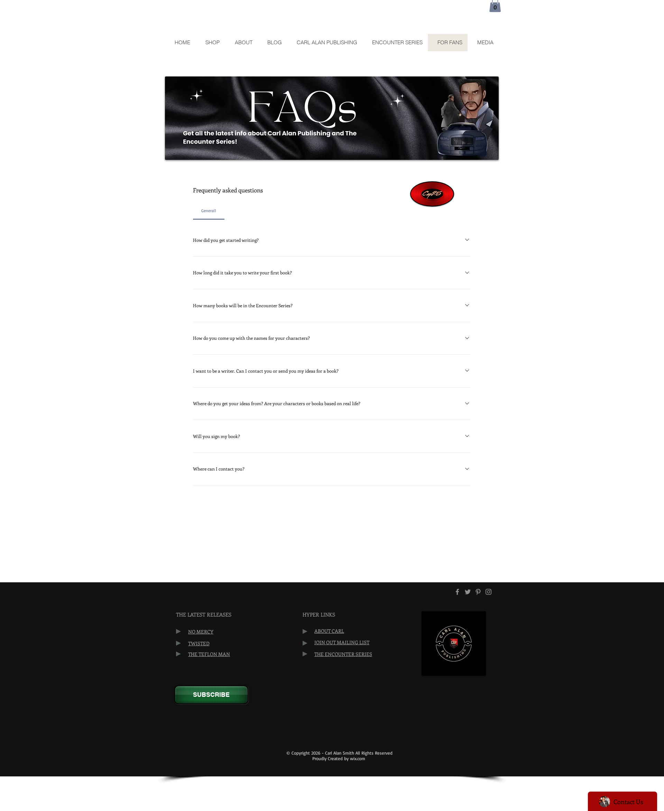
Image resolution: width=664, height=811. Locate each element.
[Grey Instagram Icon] (488, 592)
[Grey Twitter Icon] (468, 592)
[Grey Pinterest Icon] (478, 592)
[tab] (208, 211)
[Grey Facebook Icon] (457, 592)
